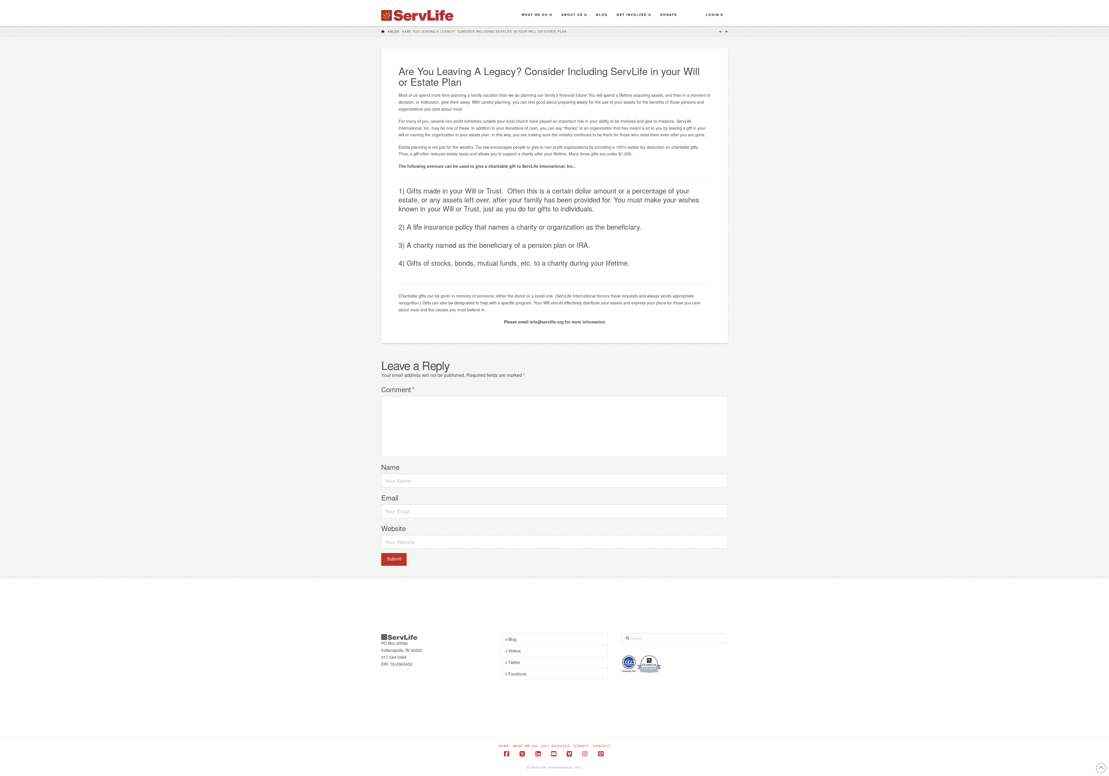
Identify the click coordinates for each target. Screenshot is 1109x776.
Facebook (517, 674)
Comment (397, 389)
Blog (512, 639)
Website (393, 528)
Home (503, 746)
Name (390, 467)
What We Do (525, 746)
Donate (581, 746)
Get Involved (556, 746)
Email (389, 497)
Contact (602, 746)
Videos (514, 651)
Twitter (514, 662)
